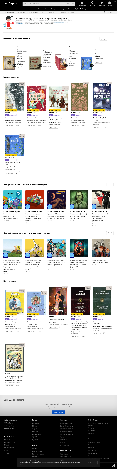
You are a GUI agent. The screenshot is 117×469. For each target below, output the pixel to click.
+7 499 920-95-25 (50, 12)
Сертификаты (21, 12)
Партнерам (64, 454)
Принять (89, 462)
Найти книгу (58, 412)
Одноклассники (9, 448)
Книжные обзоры (66, 431)
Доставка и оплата (10, 12)
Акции (34, 448)
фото (21, 84)
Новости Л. (64, 440)
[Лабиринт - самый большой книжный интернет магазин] (13, 3)
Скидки (42, 12)
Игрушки (64, 9)
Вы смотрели (92, 431)
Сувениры (35, 440)
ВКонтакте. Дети (9, 442)
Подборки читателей (67, 434)
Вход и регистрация (95, 428)
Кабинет (91, 433)
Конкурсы (63, 442)
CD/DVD (35, 437)
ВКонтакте (7, 439)
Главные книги (37, 451)
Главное (41, 9)
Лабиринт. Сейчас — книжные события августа (25, 185)
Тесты (62, 437)
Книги (24, 9)
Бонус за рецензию (38, 454)
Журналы (35, 429)
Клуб (76, 9)
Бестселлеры (9, 281)
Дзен (6, 450)
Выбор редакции (11, 77)
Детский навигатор (66, 426)
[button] (101, 39)
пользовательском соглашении (47, 462)
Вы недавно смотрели (14, 399)
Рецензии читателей (67, 429)
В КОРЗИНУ (9, 125)
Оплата (90, 445)
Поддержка (71, 12)
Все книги (35, 423)
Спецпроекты (64, 445)
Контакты (63, 12)
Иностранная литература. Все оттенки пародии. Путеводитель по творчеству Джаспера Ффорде (34, 216)
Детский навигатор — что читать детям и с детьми (26, 233)
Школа (47, 9)
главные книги (20, 23)
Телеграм (7, 453)
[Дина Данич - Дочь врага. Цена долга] (58, 314)
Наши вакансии (65, 457)
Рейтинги (29, 12)
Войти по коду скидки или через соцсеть (99, 424)
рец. (21, 83)
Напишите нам (93, 453)
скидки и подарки (59, 22)
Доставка (91, 448)
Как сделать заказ (94, 442)
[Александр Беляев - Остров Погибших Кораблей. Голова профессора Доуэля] (14, 371)
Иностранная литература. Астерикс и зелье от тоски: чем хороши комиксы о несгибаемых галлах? (34, 264)
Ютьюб (6, 445)
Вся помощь (92, 456)
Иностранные (32, 9)
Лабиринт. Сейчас (66, 423)
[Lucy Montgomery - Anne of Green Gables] (79, 110)
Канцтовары (55, 9)
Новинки (35, 12)
